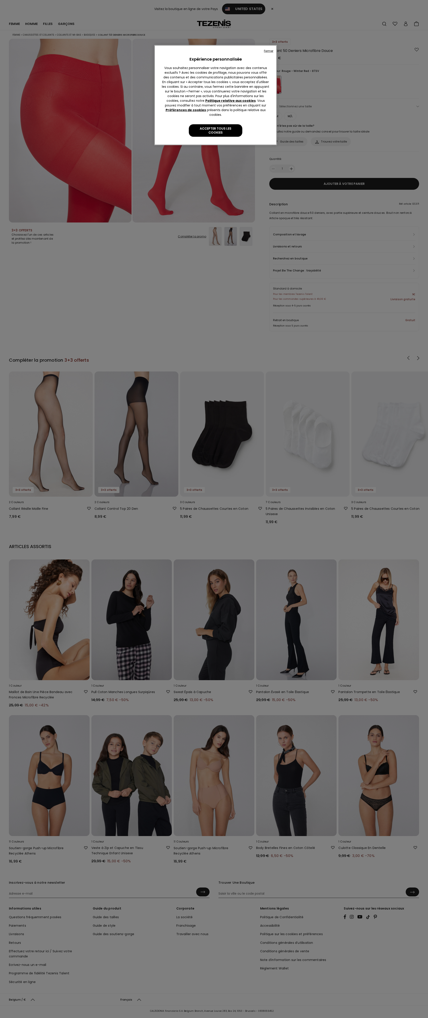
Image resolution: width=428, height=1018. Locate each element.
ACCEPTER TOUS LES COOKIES (215, 130)
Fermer (268, 51)
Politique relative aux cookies (230, 100)
